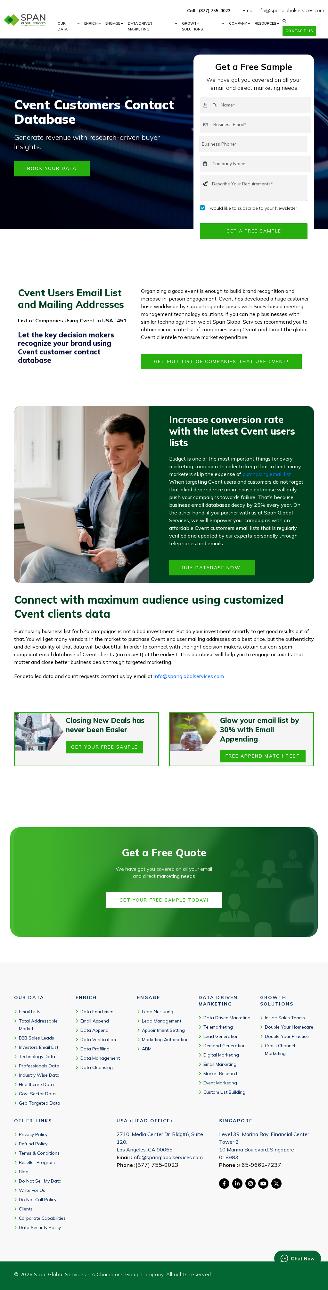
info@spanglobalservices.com (188, 676)
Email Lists (29, 1011)
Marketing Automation (165, 1039)
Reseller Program (37, 1162)
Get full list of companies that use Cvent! (221, 361)
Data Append (94, 1030)
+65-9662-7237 (259, 1164)
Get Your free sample (104, 747)
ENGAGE (112, 23)
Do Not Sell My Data (40, 1181)
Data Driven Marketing (226, 1018)
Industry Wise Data (39, 1075)
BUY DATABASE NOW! (212, 568)
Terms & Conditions (39, 1153)
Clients (26, 1209)
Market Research (221, 1073)
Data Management (100, 1058)
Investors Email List (38, 1047)
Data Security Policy (40, 1227)
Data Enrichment (97, 1011)
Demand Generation (224, 1045)
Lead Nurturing (157, 1011)
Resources (265, 23)
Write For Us (32, 1190)
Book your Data (52, 168)
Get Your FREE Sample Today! (164, 900)
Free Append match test (263, 756)
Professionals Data (39, 1066)
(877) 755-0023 (156, 1164)
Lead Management (161, 1021)
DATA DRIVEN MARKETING (140, 26)
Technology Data (37, 1056)
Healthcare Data (36, 1084)
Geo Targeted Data (39, 1103)
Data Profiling (95, 1049)
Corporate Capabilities (42, 1218)
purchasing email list (266, 474)
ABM (147, 1049)
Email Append (94, 1021)
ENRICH (91, 23)
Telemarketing (218, 1027)
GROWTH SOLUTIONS (192, 26)
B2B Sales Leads (36, 1038)
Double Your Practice (287, 1036)
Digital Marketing (221, 1055)
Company (238, 23)
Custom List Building (224, 1092)
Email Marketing (219, 1064)
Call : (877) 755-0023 (209, 10)
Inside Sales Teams (285, 1018)
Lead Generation (221, 1036)
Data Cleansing (96, 1067)
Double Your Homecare (289, 1027)
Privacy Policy (33, 1134)
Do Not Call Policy (37, 1199)
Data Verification (98, 1039)
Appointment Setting (163, 1030)
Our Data (63, 26)
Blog (24, 1172)
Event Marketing (220, 1083)
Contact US (299, 31)
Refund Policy (33, 1144)
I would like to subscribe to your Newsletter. (253, 208)
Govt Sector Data (37, 1094)
